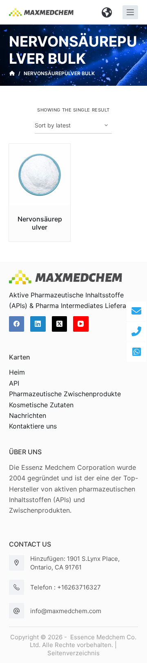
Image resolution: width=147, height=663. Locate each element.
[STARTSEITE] (12, 73)
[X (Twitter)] (59, 324)
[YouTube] (81, 324)
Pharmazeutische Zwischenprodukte (65, 394)
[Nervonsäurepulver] (40, 174)
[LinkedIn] (38, 324)
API (14, 383)
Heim (17, 372)
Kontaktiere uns (33, 426)
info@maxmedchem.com (65, 611)
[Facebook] (16, 324)
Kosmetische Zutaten (41, 405)
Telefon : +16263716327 (65, 587)
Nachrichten (27, 415)
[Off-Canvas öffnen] (130, 12)
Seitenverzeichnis (73, 653)
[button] (107, 12)
